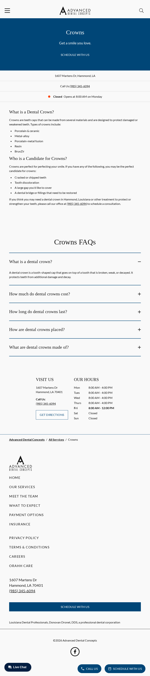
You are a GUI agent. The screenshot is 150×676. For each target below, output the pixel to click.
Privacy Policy (24, 538)
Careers (17, 556)
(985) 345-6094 (80, 86)
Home (14, 478)
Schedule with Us (75, 54)
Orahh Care (21, 566)
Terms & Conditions (29, 547)
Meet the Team (23, 496)
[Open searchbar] (141, 11)
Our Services (22, 487)
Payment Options (26, 515)
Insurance (20, 524)
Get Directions (52, 414)
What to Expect (24, 505)
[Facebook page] (75, 651)
